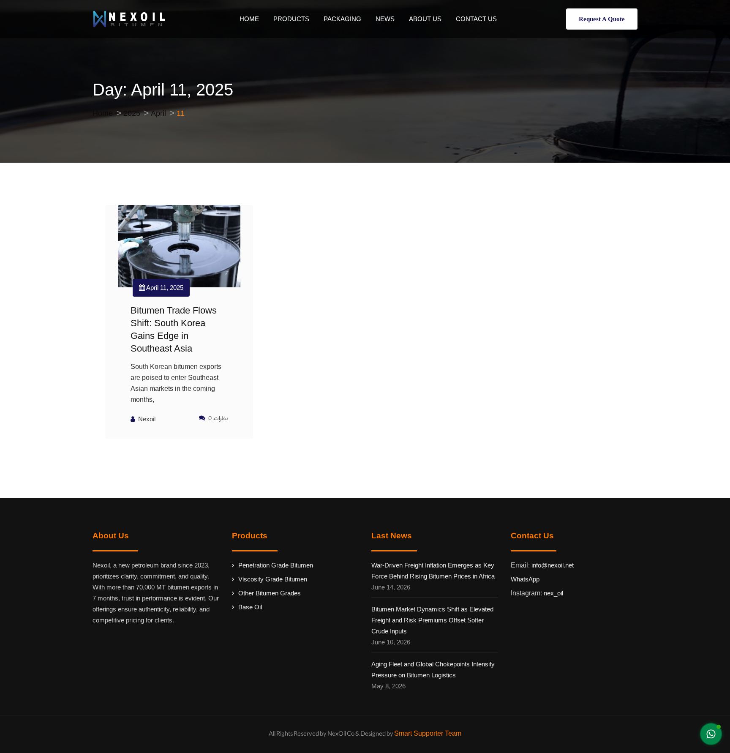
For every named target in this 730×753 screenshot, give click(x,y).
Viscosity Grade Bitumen (272, 579)
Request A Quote (602, 19)
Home (249, 18)
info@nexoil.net (552, 565)
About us (425, 18)
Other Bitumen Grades (269, 593)
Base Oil (250, 607)
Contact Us (476, 18)
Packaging (342, 18)
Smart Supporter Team (427, 733)
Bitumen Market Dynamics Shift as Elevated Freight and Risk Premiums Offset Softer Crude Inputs (432, 620)
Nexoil (146, 419)
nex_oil (553, 593)
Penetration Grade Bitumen (275, 565)
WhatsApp (525, 579)
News (385, 18)
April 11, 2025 (164, 287)
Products (291, 18)
